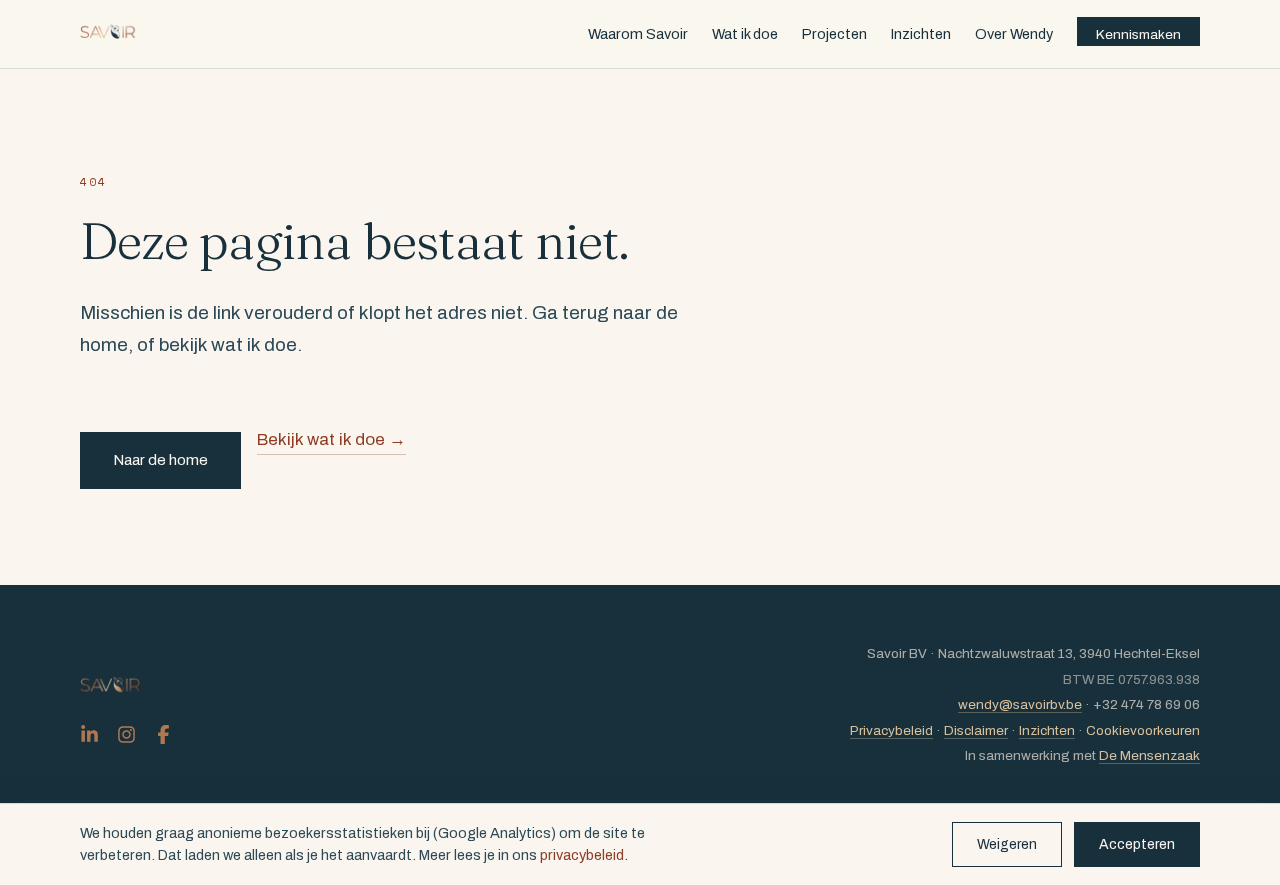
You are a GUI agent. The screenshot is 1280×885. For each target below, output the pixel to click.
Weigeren (1007, 844)
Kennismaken (1138, 34)
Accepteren (1137, 844)
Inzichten (921, 34)
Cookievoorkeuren (1143, 730)
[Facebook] (163, 734)
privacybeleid (582, 855)
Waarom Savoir (638, 34)
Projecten (834, 34)
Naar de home (160, 460)
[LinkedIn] (89, 734)
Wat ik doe (745, 34)
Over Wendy (1014, 34)
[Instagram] (126, 734)
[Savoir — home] (108, 34)
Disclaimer (976, 730)
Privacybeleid (891, 730)
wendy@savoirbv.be (1020, 704)
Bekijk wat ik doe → (331, 439)
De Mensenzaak (1149, 755)
